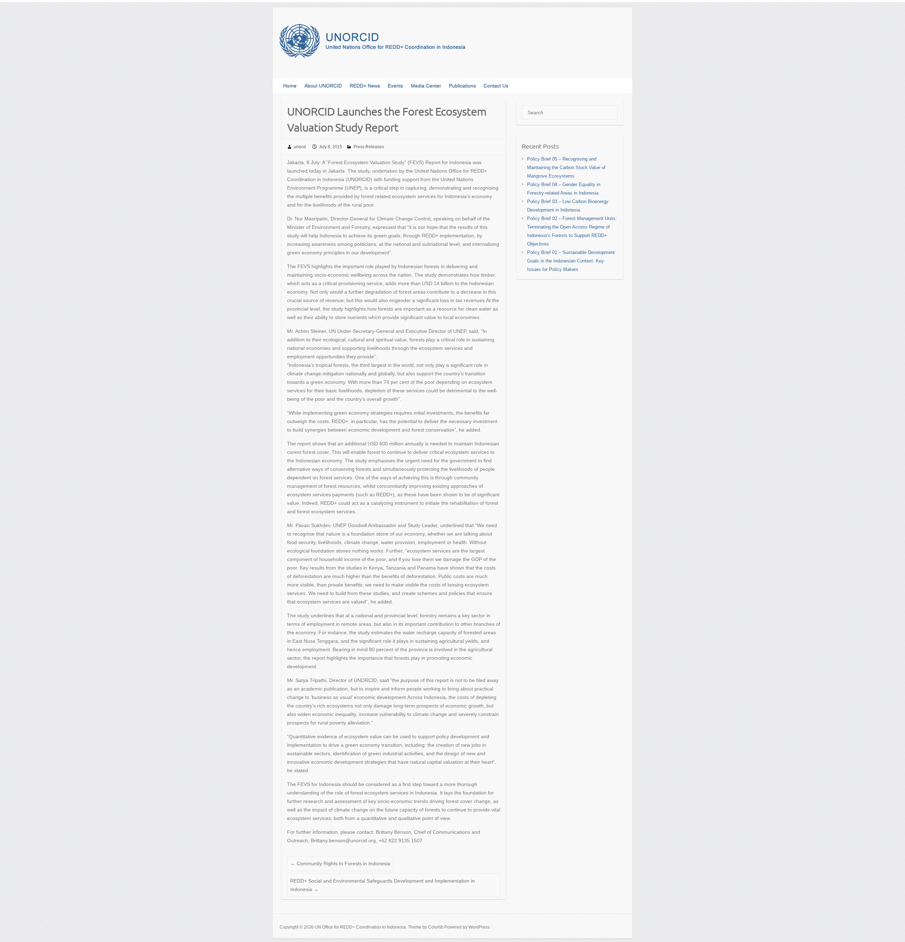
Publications (462, 85)
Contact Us (496, 85)
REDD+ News (365, 85)
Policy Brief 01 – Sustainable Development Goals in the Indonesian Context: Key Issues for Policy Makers (571, 261)
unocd (300, 146)
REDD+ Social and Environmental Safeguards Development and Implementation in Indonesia (382, 885)
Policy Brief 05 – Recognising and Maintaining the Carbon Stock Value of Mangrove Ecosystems (566, 167)
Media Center (426, 85)
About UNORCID (323, 85)
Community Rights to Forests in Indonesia (340, 863)
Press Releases (369, 146)
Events (395, 85)
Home (290, 85)
